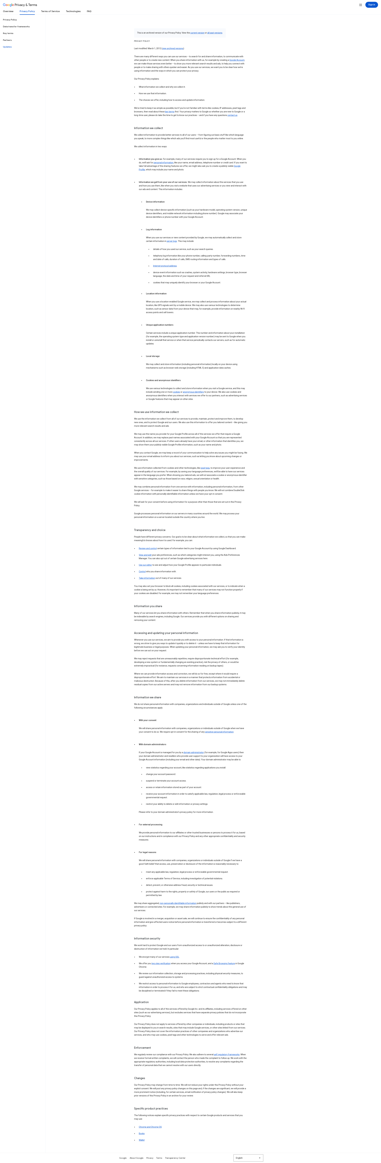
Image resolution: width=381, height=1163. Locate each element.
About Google (136, 1158)
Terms (159, 1158)
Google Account (236, 60)
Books (142, 1133)
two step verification (161, 963)
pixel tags (205, 468)
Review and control (148, 548)
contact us (232, 115)
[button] (361, 5)
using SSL (174, 957)
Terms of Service (50, 11)
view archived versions (172, 48)
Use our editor (145, 565)
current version (197, 33)
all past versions (214, 33)
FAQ (89, 11)
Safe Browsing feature (224, 963)
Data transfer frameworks (16, 26)
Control (142, 571)
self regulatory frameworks (227, 1054)
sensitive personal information (219, 732)
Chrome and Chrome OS (150, 1127)
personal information (163, 162)
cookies (176, 392)
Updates (7, 46)
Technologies (73, 11)
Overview (8, 11)
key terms (169, 111)
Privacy (149, 1158)
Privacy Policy (27, 11)
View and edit (145, 555)
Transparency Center (175, 1158)
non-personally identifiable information (178, 903)
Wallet (142, 1140)
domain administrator (194, 752)
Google (123, 1158)
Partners (7, 40)
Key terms (8, 33)
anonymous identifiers (193, 392)
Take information (147, 578)
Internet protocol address (165, 266)
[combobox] (248, 1158)
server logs (172, 241)
